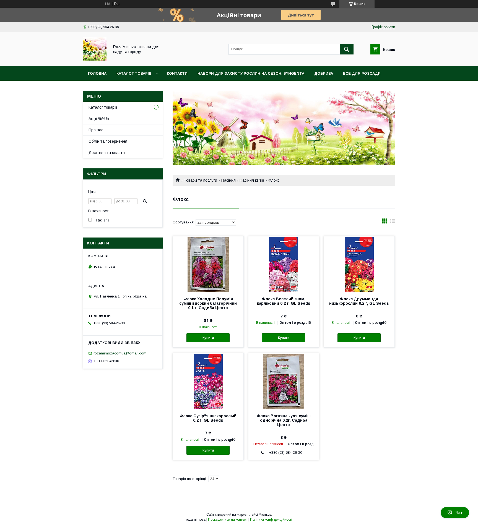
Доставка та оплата (107, 152)
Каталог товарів (133, 73)
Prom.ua (265, 514)
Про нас (96, 130)
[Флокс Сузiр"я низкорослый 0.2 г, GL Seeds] (208, 381)
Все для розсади (362, 73)
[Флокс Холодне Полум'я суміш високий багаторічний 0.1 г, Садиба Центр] (208, 264)
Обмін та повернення (108, 141)
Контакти (177, 73)
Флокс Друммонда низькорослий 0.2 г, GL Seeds (359, 301)
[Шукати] (347, 49)
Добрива (323, 73)
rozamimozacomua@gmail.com (119, 353)
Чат (459, 512)
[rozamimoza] (94, 59)
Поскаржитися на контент (228, 519)
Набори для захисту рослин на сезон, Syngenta (251, 73)
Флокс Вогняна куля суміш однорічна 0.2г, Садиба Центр (284, 420)
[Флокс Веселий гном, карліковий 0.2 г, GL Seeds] (283, 264)
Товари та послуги (200, 180)
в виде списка (392, 222)
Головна (97, 73)
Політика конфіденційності (271, 519)
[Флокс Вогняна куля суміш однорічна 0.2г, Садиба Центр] (283, 381)
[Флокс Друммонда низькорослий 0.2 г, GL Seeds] (359, 264)
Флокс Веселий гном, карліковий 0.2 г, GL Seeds (283, 301)
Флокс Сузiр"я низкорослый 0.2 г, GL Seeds (208, 418)
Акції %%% (99, 118)
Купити (208, 338)
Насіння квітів (252, 180)
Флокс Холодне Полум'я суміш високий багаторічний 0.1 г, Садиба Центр (208, 303)
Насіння (228, 180)
